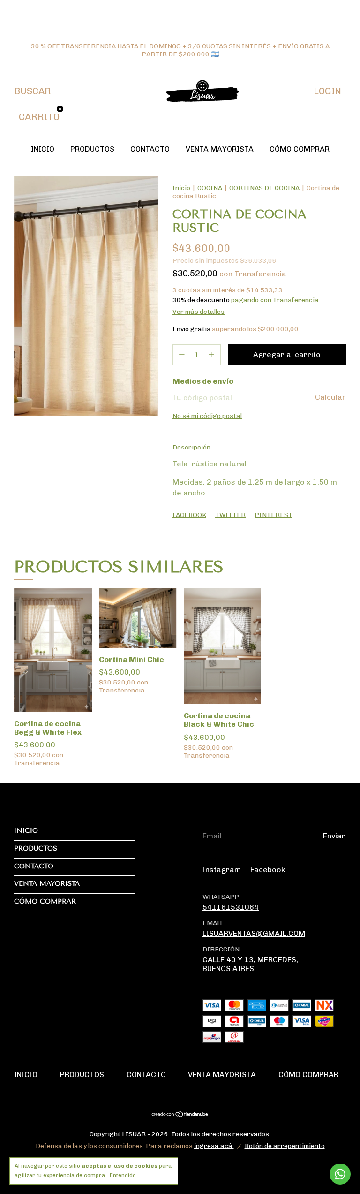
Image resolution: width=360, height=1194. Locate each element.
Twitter (230, 515)
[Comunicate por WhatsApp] (340, 1174)
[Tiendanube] (180, 1114)
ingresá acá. (214, 1146)
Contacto (150, 148)
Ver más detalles (198, 312)
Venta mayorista (220, 148)
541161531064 (230, 907)
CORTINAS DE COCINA (264, 188)
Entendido (123, 1175)
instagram (222, 869)
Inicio (42, 148)
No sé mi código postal (207, 416)
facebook (267, 869)
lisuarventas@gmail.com (253, 933)
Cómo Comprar (300, 148)
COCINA (209, 188)
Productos (92, 148)
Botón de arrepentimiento (285, 1146)
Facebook (189, 515)
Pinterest (273, 515)
